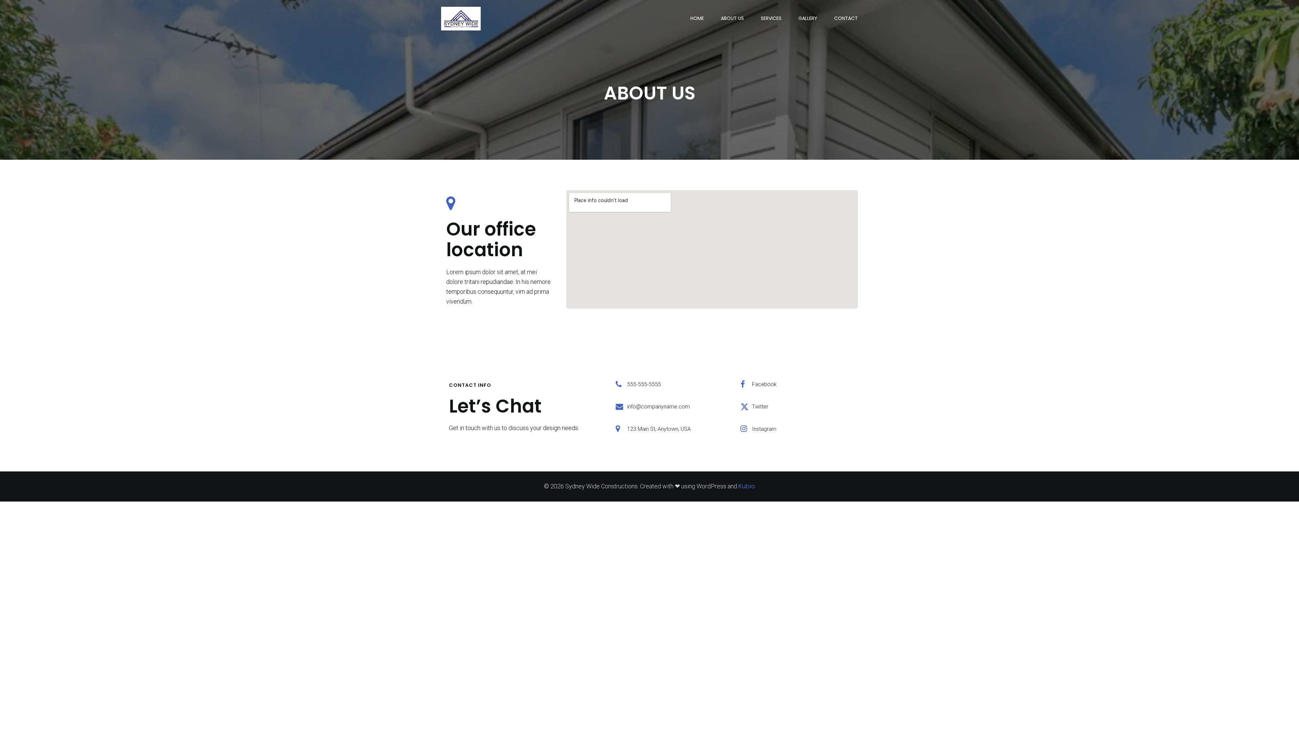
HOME (697, 18)
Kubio (746, 486)
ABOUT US (732, 18)
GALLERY (807, 18)
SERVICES (771, 18)
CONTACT (846, 18)
